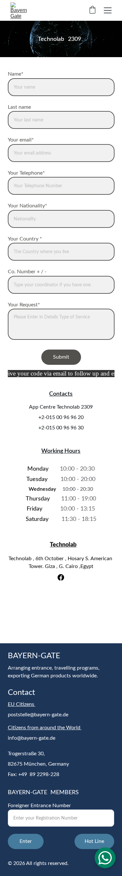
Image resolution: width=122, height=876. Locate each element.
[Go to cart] (92, 10)
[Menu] (108, 10)
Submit (61, 357)
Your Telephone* (26, 173)
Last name (19, 107)
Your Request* (24, 304)
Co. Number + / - (27, 271)
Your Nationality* (27, 205)
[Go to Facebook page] (61, 577)
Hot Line (94, 841)
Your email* (21, 139)
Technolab (63, 545)
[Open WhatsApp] (105, 857)
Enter (26, 841)
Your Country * (25, 238)
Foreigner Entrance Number (39, 805)
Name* (15, 74)
